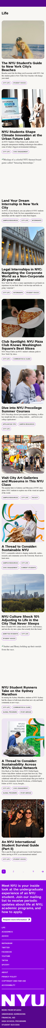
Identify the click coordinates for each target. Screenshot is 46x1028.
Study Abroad (25, 712)
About (5, 972)
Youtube (6, 956)
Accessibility (8, 985)
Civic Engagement (20, 152)
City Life (6, 83)
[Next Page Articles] (42, 872)
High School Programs (14, 1021)
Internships (36, 220)
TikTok (5, 960)
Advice (5, 936)
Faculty (35, 498)
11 (33, 871)
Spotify (5, 965)
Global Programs (10, 712)
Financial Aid (8, 1018)
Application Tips (9, 424)
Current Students (28, 568)
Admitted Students (10, 634)
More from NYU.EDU (11, 1010)
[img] (23, 39)
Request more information (15, 919)
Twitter (6, 947)
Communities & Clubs (21, 359)
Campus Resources (10, 220)
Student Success (11, 1025)
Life (3, 927)
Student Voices (19, 83)
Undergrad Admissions (13, 1014)
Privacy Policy (9, 977)
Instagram (7, 943)
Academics (7, 932)
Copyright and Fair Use (14, 981)
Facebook (7, 952)
